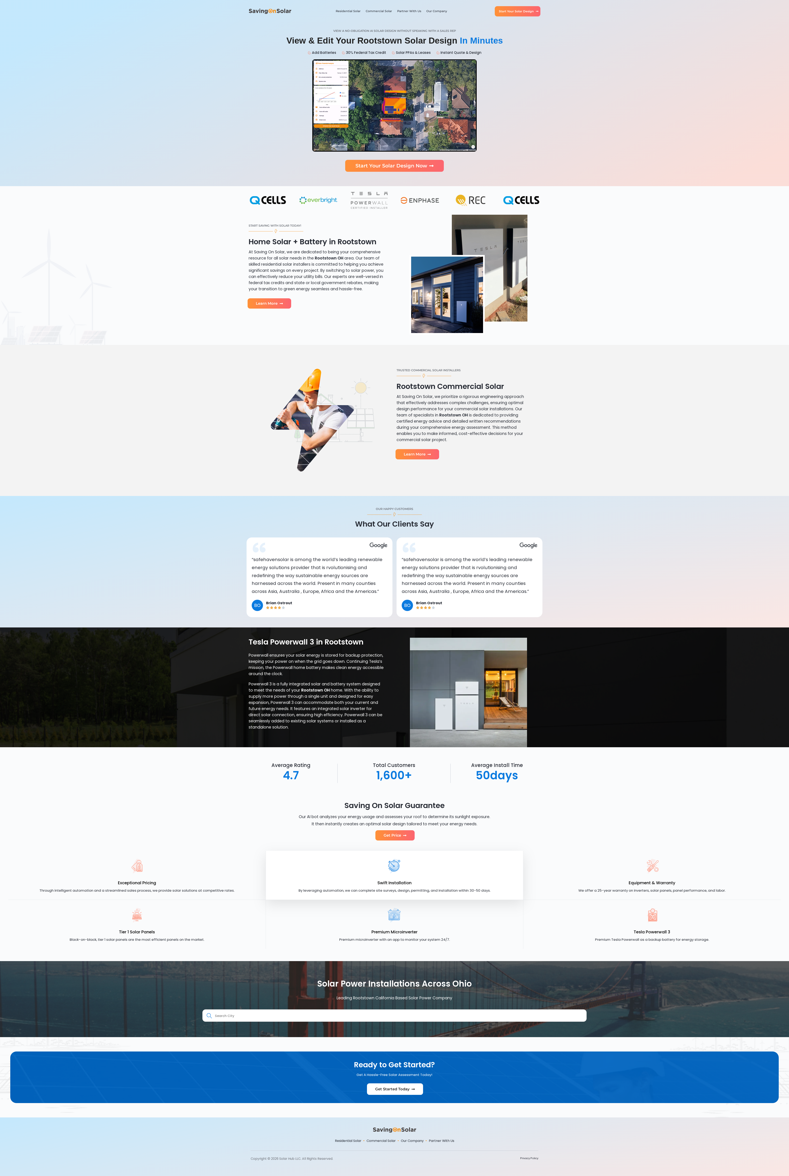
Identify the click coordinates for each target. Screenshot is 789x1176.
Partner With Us (409, 11)
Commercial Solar (379, 11)
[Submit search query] (209, 1016)
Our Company (436, 11)
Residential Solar (348, 11)
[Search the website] (394, 1015)
